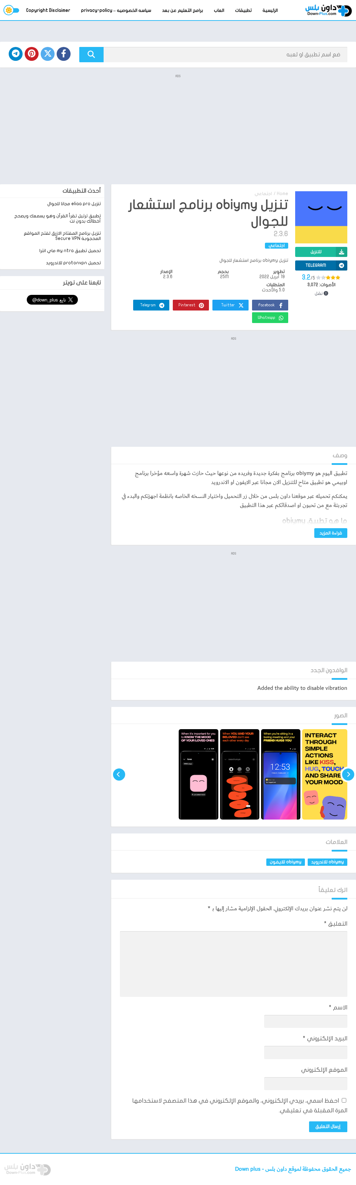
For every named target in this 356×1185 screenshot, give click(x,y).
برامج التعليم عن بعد (182, 10)
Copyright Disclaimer (48, 10)
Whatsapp (266, 318)
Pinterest (187, 305)
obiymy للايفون (285, 862)
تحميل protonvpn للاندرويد (73, 262)
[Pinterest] (32, 54)
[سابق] (348, 774)
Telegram (148, 305)
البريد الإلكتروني (325, 1038)
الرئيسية (270, 10)
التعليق (335, 924)
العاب (219, 10)
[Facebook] (64, 54)
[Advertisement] (178, 128)
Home (282, 193)
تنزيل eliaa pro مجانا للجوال (74, 203)
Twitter (228, 305)
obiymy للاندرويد (327, 862)
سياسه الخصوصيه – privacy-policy (116, 10)
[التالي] (119, 774)
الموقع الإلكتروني (324, 1070)
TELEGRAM (316, 265)
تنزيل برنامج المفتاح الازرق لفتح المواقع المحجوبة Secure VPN (62, 236)
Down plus (248, 1169)
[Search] (91, 54)
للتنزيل (316, 252)
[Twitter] (48, 54)
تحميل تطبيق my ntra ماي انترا (70, 250)
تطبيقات (243, 10)
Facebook (266, 305)
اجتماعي (263, 193)
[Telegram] (16, 54)
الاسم (338, 1007)
